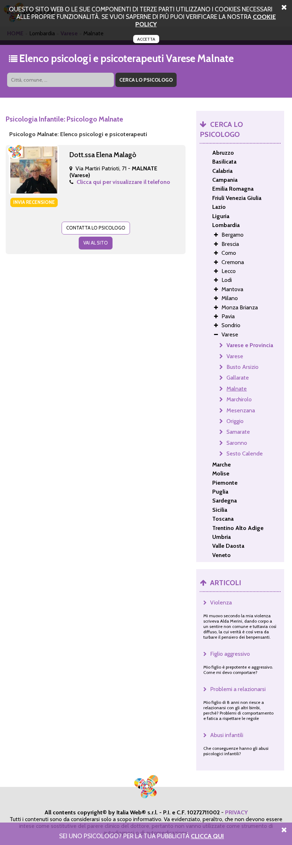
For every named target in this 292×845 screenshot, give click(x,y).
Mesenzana (240, 410)
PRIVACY (236, 812)
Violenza (221, 602)
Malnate (236, 388)
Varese (234, 356)
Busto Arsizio (242, 367)
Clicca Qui (207, 836)
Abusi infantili (226, 735)
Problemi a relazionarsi (238, 689)
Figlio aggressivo (230, 653)
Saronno (236, 442)
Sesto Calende (244, 453)
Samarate (238, 431)
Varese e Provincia (249, 345)
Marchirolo (239, 399)
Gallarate (237, 377)
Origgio (235, 421)
